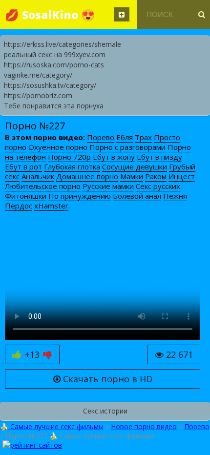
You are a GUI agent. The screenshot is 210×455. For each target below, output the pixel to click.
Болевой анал (137, 196)
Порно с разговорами (127, 147)
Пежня (175, 196)
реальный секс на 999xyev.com (54, 54)
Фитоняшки (25, 196)
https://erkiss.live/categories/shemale (62, 44)
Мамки (131, 176)
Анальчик (37, 176)
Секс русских (158, 186)
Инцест (181, 176)
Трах (143, 137)
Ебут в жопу (114, 157)
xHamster (51, 205)
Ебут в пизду (159, 157)
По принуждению (79, 196)
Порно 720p (69, 157)
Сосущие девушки (134, 166)
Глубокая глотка (72, 166)
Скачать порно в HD (106, 379)
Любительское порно (43, 186)
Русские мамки (108, 186)
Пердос (18, 205)
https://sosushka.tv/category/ (50, 85)
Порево (100, 137)
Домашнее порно (87, 176)
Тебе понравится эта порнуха (54, 105)
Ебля (124, 137)
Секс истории (105, 410)
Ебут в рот (23, 166)
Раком (156, 176)
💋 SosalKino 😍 (50, 14)
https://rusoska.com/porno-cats (54, 64)
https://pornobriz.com (38, 95)
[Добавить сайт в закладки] (121, 14)
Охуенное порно (57, 147)
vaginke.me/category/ (38, 75)
